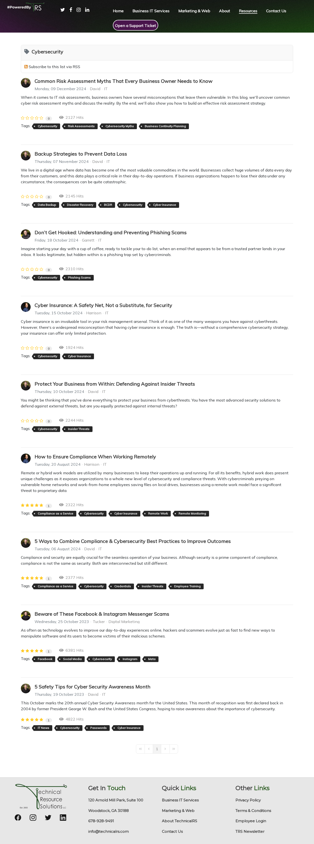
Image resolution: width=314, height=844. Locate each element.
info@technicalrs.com (108, 831)
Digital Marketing (124, 622)
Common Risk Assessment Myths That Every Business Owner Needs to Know (123, 81)
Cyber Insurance (164, 205)
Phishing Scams (79, 277)
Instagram (130, 659)
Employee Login (251, 821)
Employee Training (187, 586)
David (95, 88)
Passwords (98, 728)
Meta (152, 659)
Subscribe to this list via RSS (54, 66)
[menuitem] (60, 14)
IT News (43, 728)
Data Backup (47, 205)
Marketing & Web (178, 810)
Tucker (99, 621)
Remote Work (158, 513)
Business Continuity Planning (165, 126)
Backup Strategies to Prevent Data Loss (81, 154)
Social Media (72, 659)
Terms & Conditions (253, 810)
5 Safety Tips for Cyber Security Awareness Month (92, 687)
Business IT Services (180, 800)
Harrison (93, 312)
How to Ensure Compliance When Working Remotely (95, 456)
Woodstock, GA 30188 (108, 810)
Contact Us (172, 831)
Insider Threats (79, 429)
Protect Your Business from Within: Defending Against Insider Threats (115, 384)
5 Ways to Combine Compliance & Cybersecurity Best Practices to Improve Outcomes (133, 541)
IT (106, 89)
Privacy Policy (248, 800)
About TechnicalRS (179, 821)
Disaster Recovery (80, 205)
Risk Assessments (81, 126)
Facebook (45, 659)
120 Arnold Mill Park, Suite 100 (115, 800)
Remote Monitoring (192, 513)
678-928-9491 (101, 821)
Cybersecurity (47, 126)
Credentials (122, 586)
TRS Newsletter (250, 831)
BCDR (108, 205)
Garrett (88, 240)
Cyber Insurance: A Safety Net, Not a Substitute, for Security (103, 305)
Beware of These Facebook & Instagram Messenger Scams (102, 614)
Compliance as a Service (55, 513)
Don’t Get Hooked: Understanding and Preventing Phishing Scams (111, 232)
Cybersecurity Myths (119, 126)
